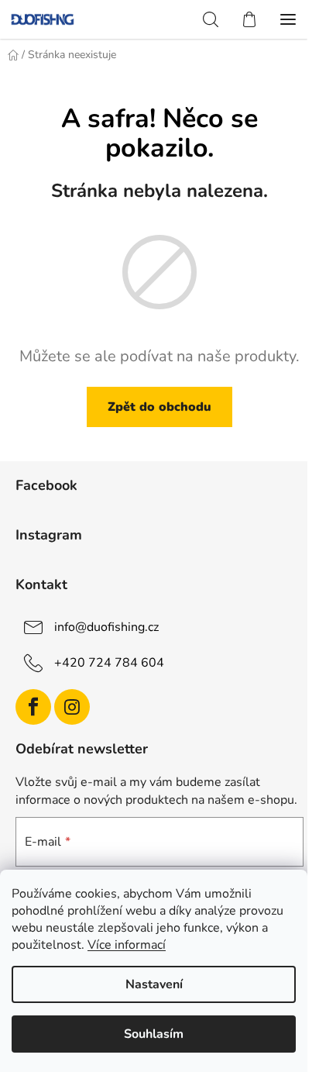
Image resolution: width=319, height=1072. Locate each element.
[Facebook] (33, 707)
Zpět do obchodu (159, 406)
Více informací (126, 944)
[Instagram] (72, 707)
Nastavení (154, 984)
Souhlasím (154, 1034)
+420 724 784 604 (109, 662)
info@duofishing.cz (106, 627)
